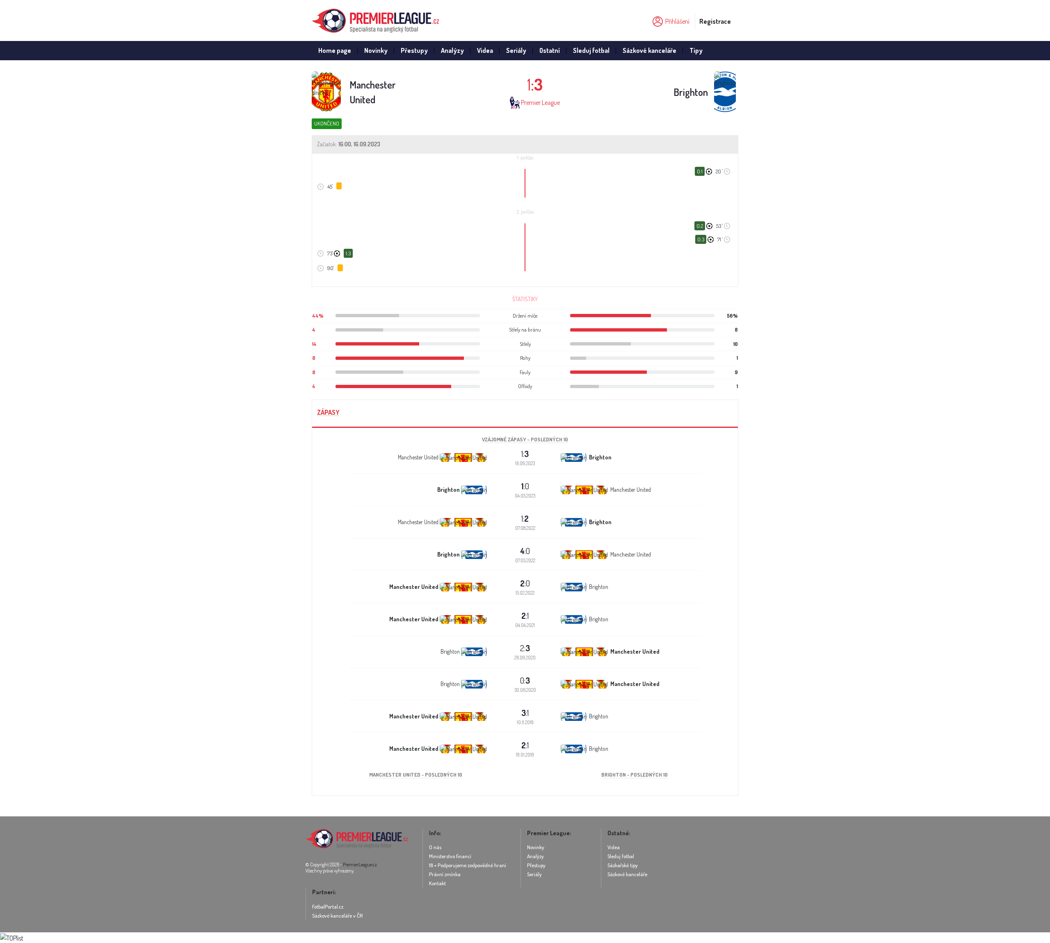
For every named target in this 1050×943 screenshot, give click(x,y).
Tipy (696, 50)
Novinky (376, 50)
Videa (485, 50)
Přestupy (414, 50)
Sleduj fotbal (591, 50)
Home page (334, 50)
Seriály (516, 50)
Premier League (540, 102)
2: (525, 648)
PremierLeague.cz (360, 864)
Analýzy (452, 50)
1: (525, 453)
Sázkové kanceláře (649, 50)
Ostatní (549, 50)
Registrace (715, 21)
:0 (525, 486)
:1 (525, 615)
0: (525, 680)
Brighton (690, 92)
